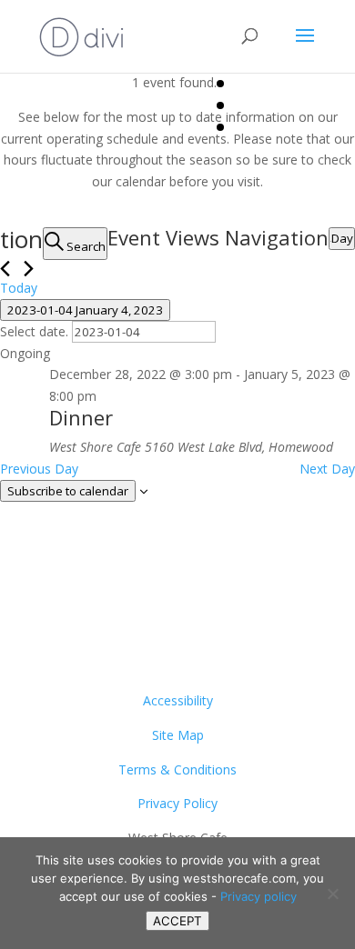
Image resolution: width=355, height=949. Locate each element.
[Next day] (29, 268)
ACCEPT (177, 921)
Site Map (178, 735)
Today (18, 287)
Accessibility (178, 700)
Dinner (81, 417)
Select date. (36, 331)
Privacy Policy (177, 803)
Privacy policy (258, 896)
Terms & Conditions (177, 769)
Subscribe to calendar (67, 491)
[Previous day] (5, 268)
